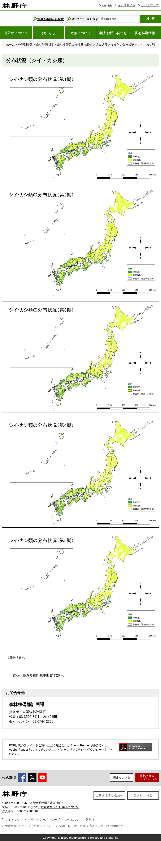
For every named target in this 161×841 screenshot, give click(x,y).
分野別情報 (25, 44)
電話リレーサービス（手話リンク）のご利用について (94, 826)
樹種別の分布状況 (122, 44)
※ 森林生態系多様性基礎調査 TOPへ (36, 675)
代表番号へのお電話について (60, 807)
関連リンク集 (121, 777)
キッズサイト (126, 5)
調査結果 (101, 44)
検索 (150, 19)
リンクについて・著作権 (78, 819)
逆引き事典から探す (50, 19)
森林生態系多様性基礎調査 (74, 44)
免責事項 (11, 826)
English (107, 5)
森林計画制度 (45, 44)
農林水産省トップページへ (147, 777)
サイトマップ (150, 5)
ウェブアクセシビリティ (38, 826)
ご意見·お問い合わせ (109, 795)
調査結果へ (16, 658)
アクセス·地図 (143, 795)
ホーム (10, 44)
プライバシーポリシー (42, 819)
